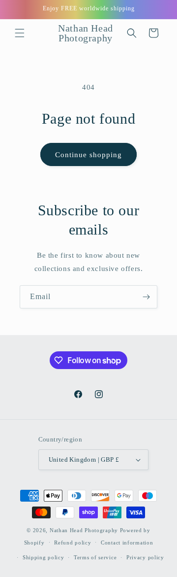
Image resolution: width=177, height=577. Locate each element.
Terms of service (95, 557)
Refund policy (72, 542)
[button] (19, 33)
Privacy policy (145, 557)
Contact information (127, 542)
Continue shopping (88, 155)
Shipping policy (43, 557)
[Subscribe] (146, 296)
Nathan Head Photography (84, 530)
